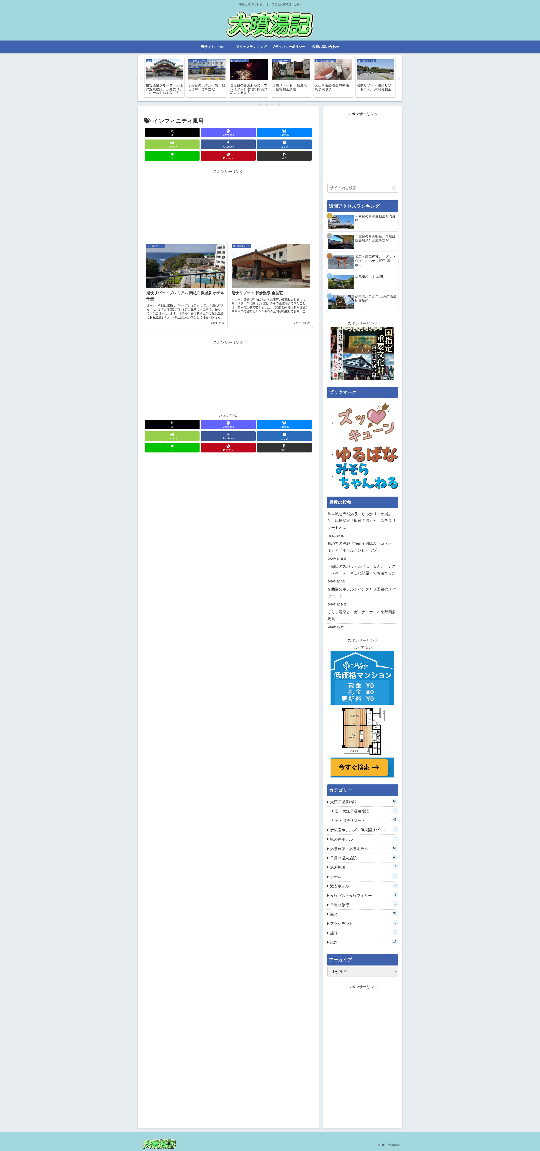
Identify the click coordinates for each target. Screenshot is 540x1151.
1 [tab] (260, 104)
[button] (284, 156)
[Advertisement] (228, 204)
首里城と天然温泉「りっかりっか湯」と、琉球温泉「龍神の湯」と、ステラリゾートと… (361, 521)
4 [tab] (279, 104)
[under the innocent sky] (367, 476)
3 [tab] (273, 104)
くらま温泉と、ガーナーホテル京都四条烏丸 (361, 615)
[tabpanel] (164, 77)
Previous (141, 78)
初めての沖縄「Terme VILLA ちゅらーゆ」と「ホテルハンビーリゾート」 (359, 546)
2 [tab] (267, 104)
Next (399, 78)
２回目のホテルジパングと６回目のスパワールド (361, 592)
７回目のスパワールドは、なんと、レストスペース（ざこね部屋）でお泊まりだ (361, 569)
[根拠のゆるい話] (367, 454)
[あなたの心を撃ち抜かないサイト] (367, 423)
